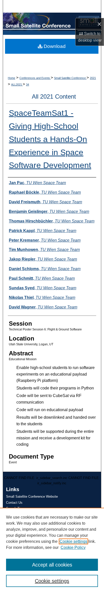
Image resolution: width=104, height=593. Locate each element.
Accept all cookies (52, 565)
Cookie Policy (73, 547)
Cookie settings (73, 541)
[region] (52, 550)
